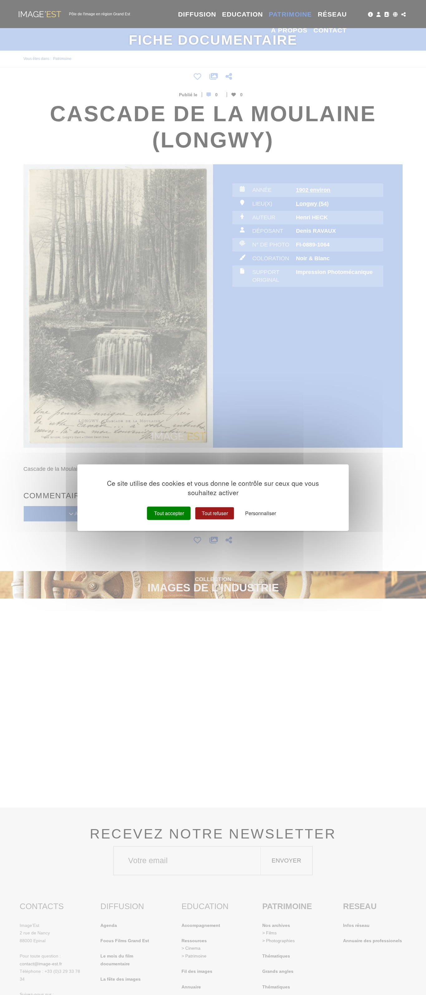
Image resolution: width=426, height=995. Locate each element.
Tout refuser (215, 513)
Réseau (332, 14)
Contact (330, 30)
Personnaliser (260, 513)
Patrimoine (290, 14)
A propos (289, 30)
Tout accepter (169, 513)
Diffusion (197, 14)
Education (242, 14)
